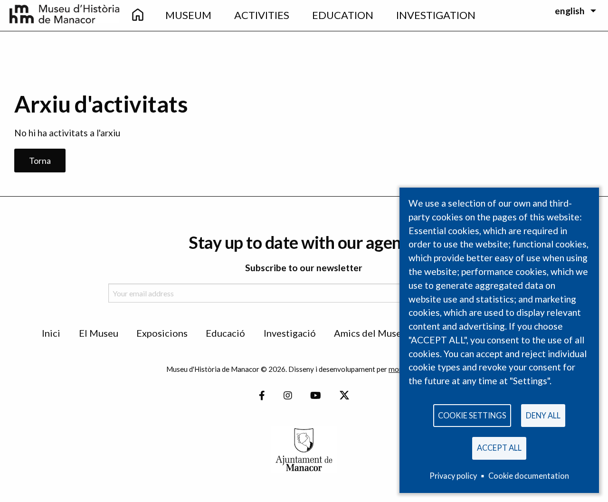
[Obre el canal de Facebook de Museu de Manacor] (262, 395)
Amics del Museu (370, 333)
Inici (51, 333)
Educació (225, 333)
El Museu (98, 333)
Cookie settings (472, 415)
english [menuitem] (570, 10)
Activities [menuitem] (261, 15)
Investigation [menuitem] (435, 15)
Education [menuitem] (342, 15)
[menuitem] (137, 15)
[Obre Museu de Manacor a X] (344, 395)
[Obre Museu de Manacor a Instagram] (288, 395)
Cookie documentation (528, 475)
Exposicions (162, 333)
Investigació (290, 333)
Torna (40, 160)
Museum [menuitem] (188, 15)
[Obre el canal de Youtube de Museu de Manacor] (315, 395)
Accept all (499, 447)
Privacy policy (453, 475)
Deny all (543, 415)
